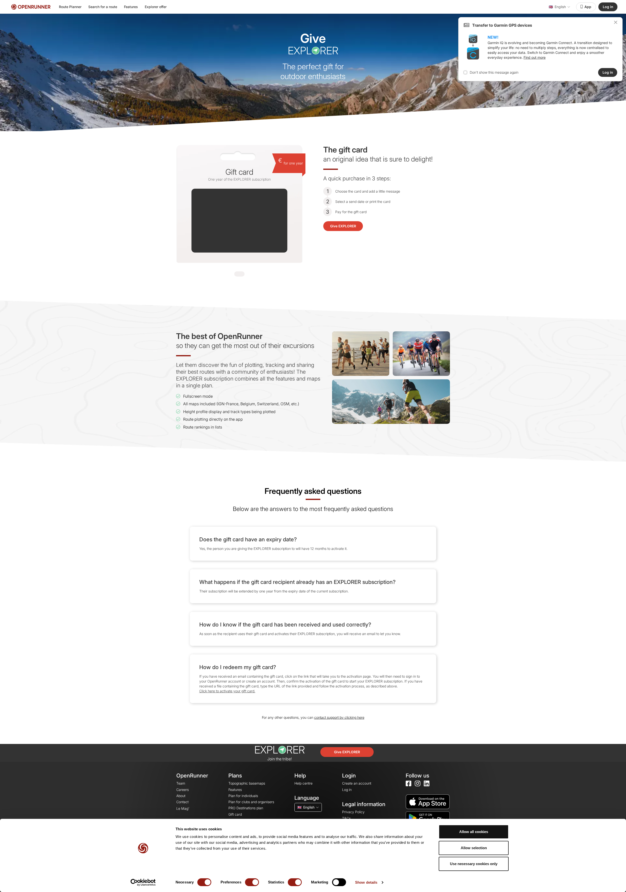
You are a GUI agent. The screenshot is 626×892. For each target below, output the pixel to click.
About (180, 796)
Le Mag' (182, 808)
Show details (366, 882)
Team (180, 783)
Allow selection (474, 848)
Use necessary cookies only (473, 864)
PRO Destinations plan (245, 808)
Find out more (535, 57)
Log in (608, 7)
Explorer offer (156, 7)
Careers (182, 790)
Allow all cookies (473, 832)
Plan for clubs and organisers (251, 802)
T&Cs (346, 818)
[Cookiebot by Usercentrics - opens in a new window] (143, 882)
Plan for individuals (243, 796)
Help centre (303, 783)
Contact (182, 802)
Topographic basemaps (246, 783)
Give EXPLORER (343, 226)
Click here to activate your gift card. (227, 691)
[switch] (252, 882)
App (587, 7)
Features (131, 7)
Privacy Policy (353, 812)
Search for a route (102, 7)
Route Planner (70, 7)
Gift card (235, 814)
